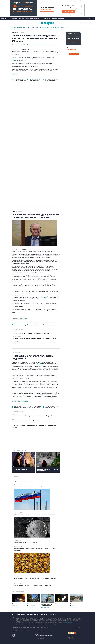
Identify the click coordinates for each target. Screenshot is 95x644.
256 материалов (30, 607)
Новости (57, 27)
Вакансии (36, 614)
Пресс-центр (30, 614)
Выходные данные (71, 637)
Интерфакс (47, 23)
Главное (14, 27)
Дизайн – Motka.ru (71, 638)
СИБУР (18, 401)
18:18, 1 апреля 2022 (22, 32)
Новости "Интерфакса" (39, 631)
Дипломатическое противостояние (31, 604)
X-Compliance (14, 633)
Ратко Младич (15, 318)
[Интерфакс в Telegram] (38, 638)
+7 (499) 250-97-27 (56, 624)
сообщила (14, 60)
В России (19, 27)
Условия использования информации (75, 636)
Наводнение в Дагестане (73, 604)
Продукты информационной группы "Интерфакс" (31, 627)
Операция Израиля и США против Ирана (46, 605)
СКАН (36, 633)
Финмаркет (36, 18)
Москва (47, 27)
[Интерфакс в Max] (44, 638)
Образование (54, 18)
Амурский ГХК (24, 401)
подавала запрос (33, 311)
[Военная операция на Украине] (18, 602)
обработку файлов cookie (67, 622)
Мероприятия (61, 18)
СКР (19, 152)
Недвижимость (47, 18)
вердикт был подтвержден (25, 299)
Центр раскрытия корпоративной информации (43, 635)
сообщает (27, 134)
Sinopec (14, 401)
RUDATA (36, 634)
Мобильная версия (5, 18)
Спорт (36, 27)
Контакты (14, 614)
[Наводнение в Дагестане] (76, 602)
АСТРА (13, 636)
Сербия (21, 318)
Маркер (13, 635)
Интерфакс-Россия (29, 18)
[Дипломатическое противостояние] (33, 602)
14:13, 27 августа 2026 (21, 352)
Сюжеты (63, 27)
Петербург (14, 152)
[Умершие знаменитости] (61, 602)
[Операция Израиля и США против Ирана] (47, 602)
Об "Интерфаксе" (14, 18)
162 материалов (73, 607)
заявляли (52, 147)
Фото (67, 27)
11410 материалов (16, 607)
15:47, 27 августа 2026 (20, 211)
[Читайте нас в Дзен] (36, 638)
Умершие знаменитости (61, 603)
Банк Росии (14, 74)
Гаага (25, 318)
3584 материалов (45, 607)
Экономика (31, 27)
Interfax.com (21, 18)
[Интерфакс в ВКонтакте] (40, 638)
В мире (25, 27)
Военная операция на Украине (18, 604)
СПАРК (13, 631)
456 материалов (59, 605)
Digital (52, 27)
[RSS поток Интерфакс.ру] (42, 638)
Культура (41, 27)
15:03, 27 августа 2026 (21, 91)
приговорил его (45, 297)
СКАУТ (13, 634)
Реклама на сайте (44, 614)
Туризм (41, 18)
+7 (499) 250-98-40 (47, 624)
